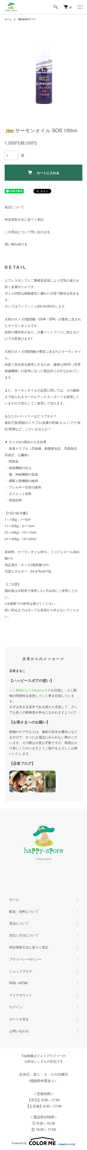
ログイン (15, 1007)
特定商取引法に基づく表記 (24, 219)
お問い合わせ (19, 1031)
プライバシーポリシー (25, 959)
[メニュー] (80, 7)
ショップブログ (20, 971)
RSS (12, 983)
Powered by (19, 1143)
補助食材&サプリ (27, 19)
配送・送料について (24, 911)
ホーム (8, 19)
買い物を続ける (16, 244)
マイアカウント (20, 995)
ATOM (23, 983)
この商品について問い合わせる (27, 231)
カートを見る (19, 1019)
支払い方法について (24, 935)
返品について (14, 207)
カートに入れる (48, 172)
